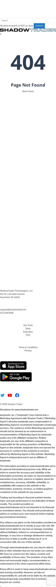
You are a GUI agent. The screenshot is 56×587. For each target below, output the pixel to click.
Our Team (28, 325)
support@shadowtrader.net (13, 309)
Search (39, 26)
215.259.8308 (6, 313)
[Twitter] (2, 395)
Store (28, 328)
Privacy (28, 350)
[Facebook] (17, 395)
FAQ (28, 335)
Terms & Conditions (28, 347)
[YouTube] (9, 395)
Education (28, 332)
